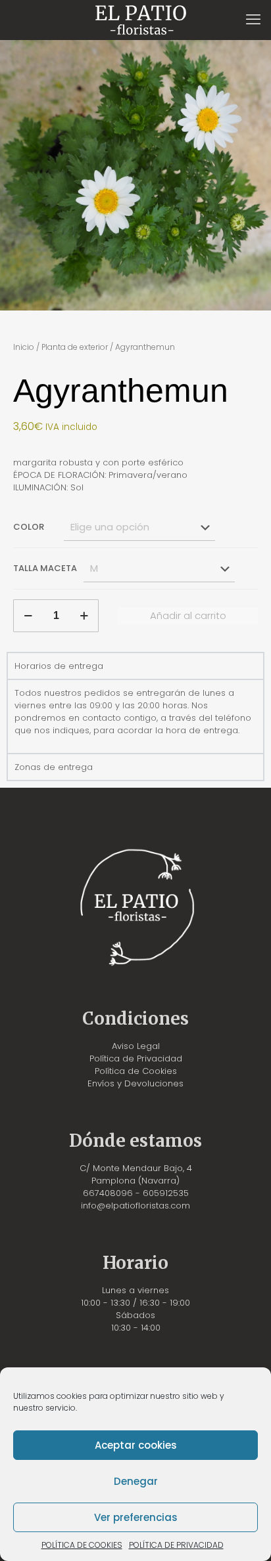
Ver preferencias (136, 1517)
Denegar (136, 1481)
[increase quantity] (83, 616)
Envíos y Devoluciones (135, 1083)
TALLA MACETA (45, 568)
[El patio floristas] (140, 19)
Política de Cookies (136, 1071)
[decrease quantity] (27, 616)
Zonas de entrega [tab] (53, 767)
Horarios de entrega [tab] (58, 666)
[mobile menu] (253, 20)
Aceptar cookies (136, 1445)
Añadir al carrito (188, 615)
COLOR (28, 527)
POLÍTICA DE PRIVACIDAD (176, 1544)
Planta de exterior (74, 347)
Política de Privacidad (135, 1058)
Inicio (23, 347)
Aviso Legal (136, 1046)
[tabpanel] (135, 716)
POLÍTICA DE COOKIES (81, 1544)
